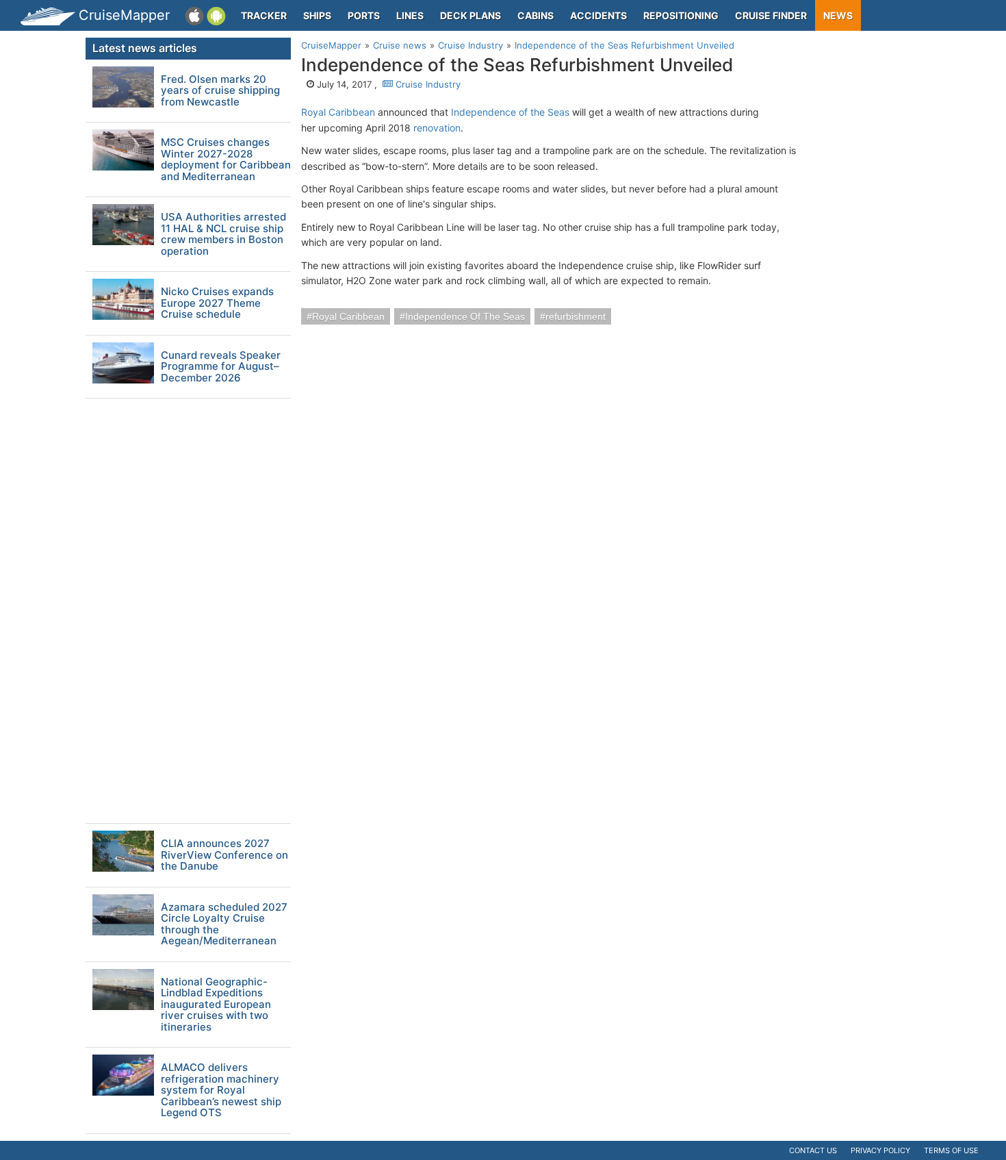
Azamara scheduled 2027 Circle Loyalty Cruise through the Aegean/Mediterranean (224, 924)
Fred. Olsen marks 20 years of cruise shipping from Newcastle (220, 91)
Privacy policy (880, 1150)
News (838, 15)
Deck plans (470, 15)
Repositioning (681, 15)
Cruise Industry (427, 84)
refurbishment (575, 316)
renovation (437, 128)
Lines (410, 15)
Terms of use (951, 1150)
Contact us (813, 1150)
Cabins (535, 15)
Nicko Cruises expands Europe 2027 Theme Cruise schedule (217, 303)
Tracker (264, 15)
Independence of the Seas (510, 112)
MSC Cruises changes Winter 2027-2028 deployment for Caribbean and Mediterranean (226, 159)
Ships (317, 15)
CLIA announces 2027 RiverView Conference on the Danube (224, 855)
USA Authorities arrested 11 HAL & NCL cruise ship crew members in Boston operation (223, 234)
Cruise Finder (771, 15)
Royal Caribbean (338, 112)
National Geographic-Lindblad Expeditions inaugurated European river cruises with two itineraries (216, 1004)
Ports (364, 15)
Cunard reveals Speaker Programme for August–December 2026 (221, 367)
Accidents (598, 15)
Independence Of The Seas (465, 316)
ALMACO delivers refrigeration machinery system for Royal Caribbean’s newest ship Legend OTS (221, 1090)
